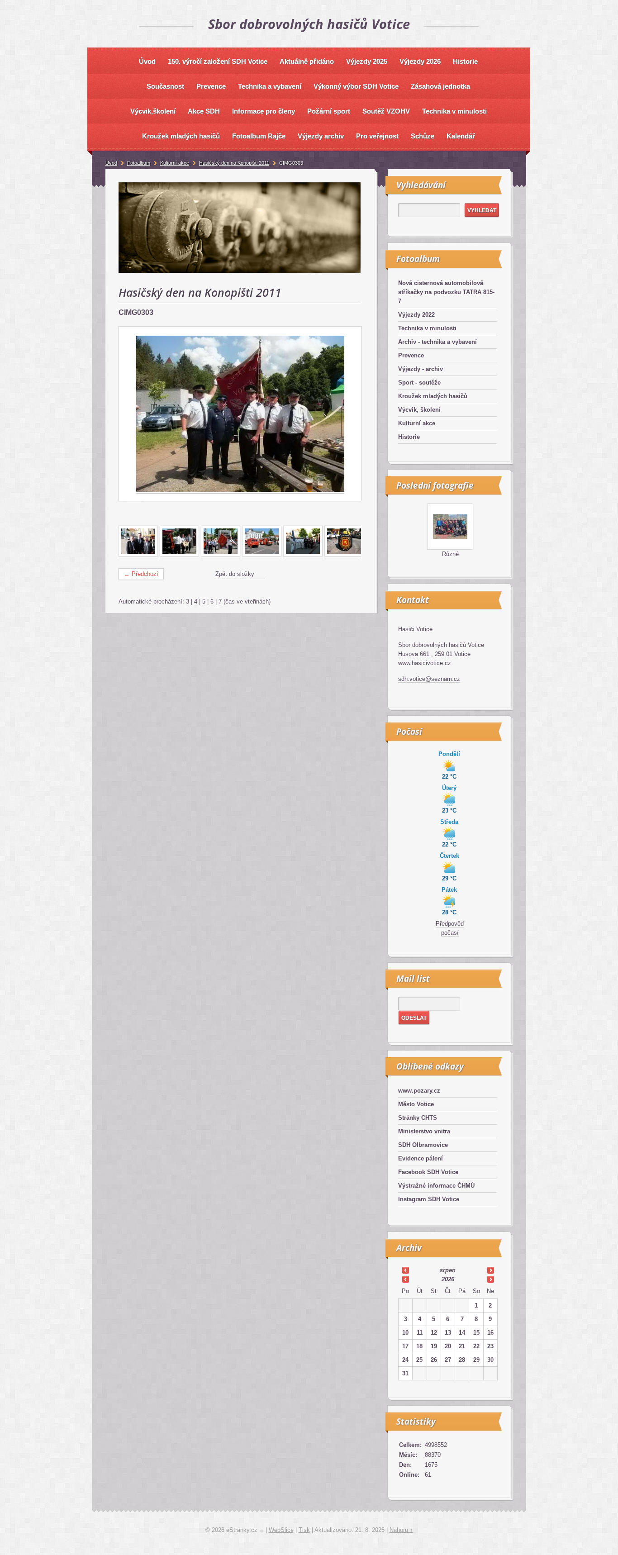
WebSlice (281, 1529)
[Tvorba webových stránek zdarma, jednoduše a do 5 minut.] (262, 1531)
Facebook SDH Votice (428, 1172)
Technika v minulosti (427, 328)
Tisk (304, 1529)
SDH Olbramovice (423, 1144)
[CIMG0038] (344, 554)
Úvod (111, 163)
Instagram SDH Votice (428, 1199)
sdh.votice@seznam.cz (429, 678)
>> (490, 1270)
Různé (450, 554)
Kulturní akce (416, 423)
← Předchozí (141, 574)
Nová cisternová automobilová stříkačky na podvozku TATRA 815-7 (446, 292)
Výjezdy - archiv (420, 369)
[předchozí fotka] (134, 414)
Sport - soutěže (419, 382)
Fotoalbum (138, 163)
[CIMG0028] (261, 554)
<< (405, 1270)
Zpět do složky (234, 574)
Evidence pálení (420, 1158)
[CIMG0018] (138, 554)
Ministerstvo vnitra (424, 1131)
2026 (448, 1279)
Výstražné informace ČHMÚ (436, 1185)
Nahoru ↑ (401, 1529)
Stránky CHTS (417, 1117)
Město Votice (416, 1104)
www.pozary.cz (419, 1090)
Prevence (411, 355)
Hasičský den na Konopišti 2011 (234, 163)
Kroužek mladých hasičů (432, 396)
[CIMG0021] (179, 554)
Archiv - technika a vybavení (437, 341)
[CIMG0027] (220, 554)
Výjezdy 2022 (416, 314)
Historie (409, 436)
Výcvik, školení (419, 409)
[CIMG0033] (303, 554)
